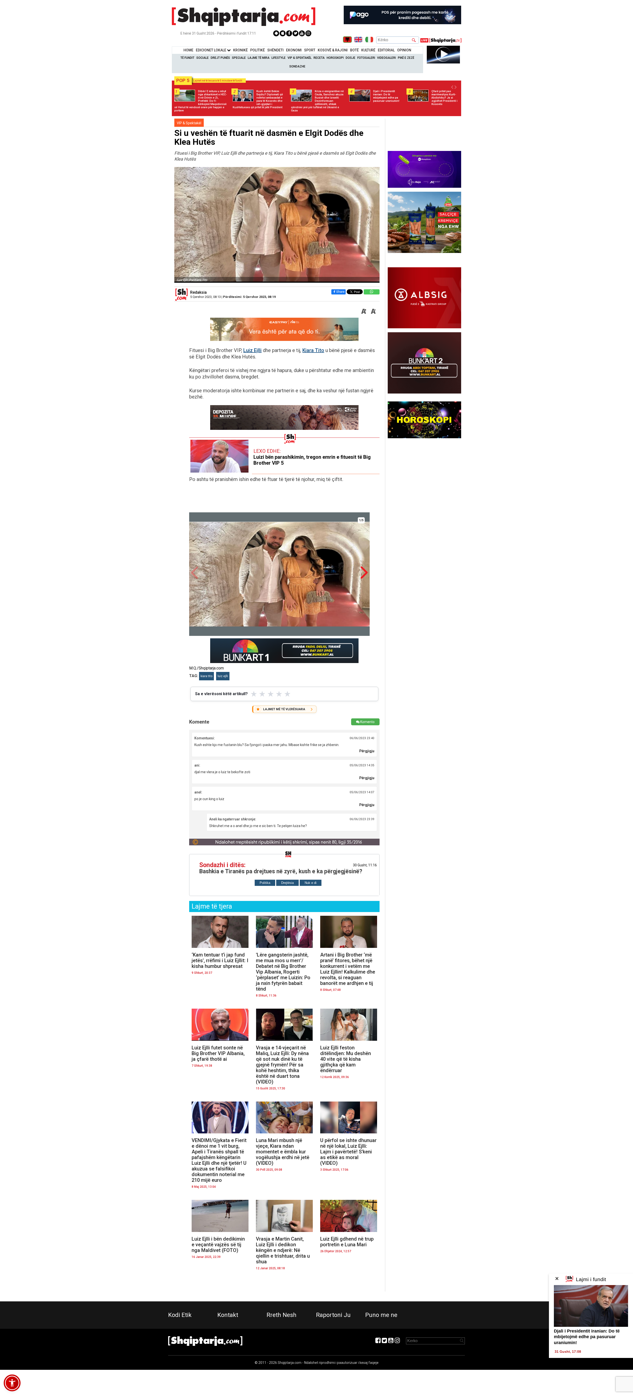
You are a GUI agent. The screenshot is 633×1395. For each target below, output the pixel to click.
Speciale (239, 58)
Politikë (257, 50)
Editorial (386, 50)
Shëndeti (275, 50)
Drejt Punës (220, 58)
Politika (265, 883)
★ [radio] (253, 694)
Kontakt (227, 1315)
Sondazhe (297, 66)
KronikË (240, 50)
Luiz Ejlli (252, 350)
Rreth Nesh (281, 1315)
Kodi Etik (180, 1315)
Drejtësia (287, 883)
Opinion (404, 50)
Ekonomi (294, 50)
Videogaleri (386, 58)
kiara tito (206, 676)
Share (340, 291)
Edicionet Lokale (211, 50)
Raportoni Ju (333, 1315)
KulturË (368, 50)
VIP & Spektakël (300, 58)
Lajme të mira (259, 58)
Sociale (202, 58)
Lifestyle (278, 58)
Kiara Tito (313, 350)
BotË (354, 50)
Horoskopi (335, 58)
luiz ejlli (223, 676)
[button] (12, 1383)
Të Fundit (187, 58)
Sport (309, 50)
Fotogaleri (366, 58)
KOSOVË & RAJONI (333, 50)
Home (188, 50)
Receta (319, 58)
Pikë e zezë (406, 58)
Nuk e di (310, 883)
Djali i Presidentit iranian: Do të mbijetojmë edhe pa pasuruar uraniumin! (587, 1337)
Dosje (350, 58)
